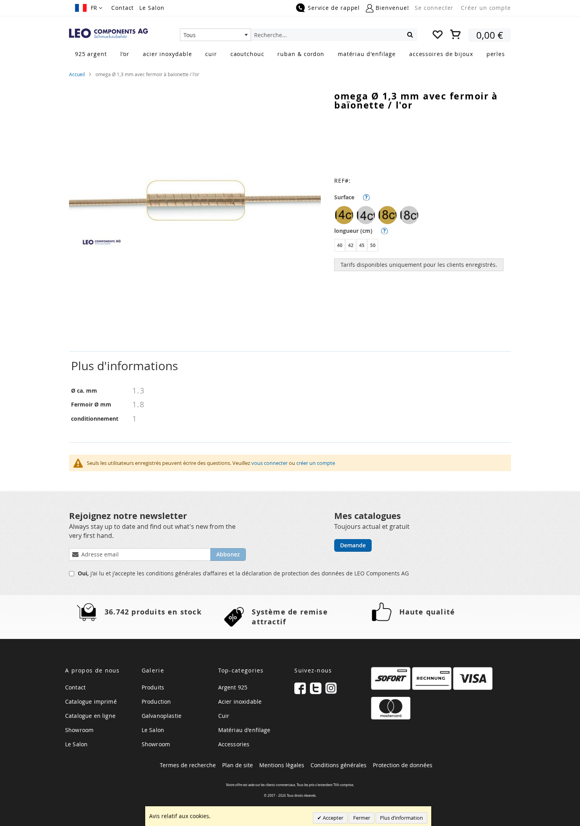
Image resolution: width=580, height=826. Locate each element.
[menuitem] (91, 54)
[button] (88, 8)
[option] (344, 215)
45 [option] (362, 245)
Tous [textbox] (189, 35)
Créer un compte (486, 7)
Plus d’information (401, 817)
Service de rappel (334, 7)
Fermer (361, 817)
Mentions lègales (281, 765)
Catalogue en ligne (90, 715)
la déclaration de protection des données (291, 573)
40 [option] (339, 245)
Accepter (332, 817)
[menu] (290, 54)
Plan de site (237, 765)
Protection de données (402, 765)
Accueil (77, 74)
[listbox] (422, 216)
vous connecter (269, 462)
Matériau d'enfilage (244, 730)
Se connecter (434, 7)
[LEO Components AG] (108, 33)
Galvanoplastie (161, 715)
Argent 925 (233, 687)
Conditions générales (339, 765)
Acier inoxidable (240, 701)
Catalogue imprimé (91, 701)
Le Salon (151, 7)
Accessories (234, 744)
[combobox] (215, 35)
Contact (122, 7)
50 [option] (373, 245)
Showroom (79, 730)
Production (156, 701)
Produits (153, 687)
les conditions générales (170, 573)
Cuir (224, 715)
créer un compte (315, 462)
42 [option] (351, 245)
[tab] (290, 366)
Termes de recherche (188, 765)
